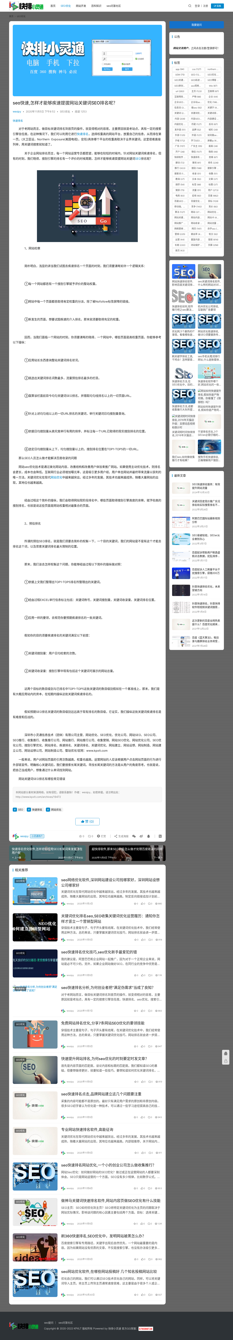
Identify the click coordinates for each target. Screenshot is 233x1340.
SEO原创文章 (181, 85)
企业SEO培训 (181, 102)
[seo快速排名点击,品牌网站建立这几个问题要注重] (35, 1105)
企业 (213, 96)
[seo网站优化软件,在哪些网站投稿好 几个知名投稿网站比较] (35, 1283)
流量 (196, 190)
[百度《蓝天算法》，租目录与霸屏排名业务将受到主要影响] (181, 641)
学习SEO (197, 140)
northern (214, 69)
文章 (213, 179)
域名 (213, 129)
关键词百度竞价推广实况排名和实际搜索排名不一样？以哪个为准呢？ (206, 505)
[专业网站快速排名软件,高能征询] (35, 1141)
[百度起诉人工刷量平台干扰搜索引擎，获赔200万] (181, 573)
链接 (213, 239)
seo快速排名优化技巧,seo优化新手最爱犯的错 (99, 952)
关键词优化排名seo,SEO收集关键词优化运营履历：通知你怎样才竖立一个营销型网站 (110, 919)
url (180, 91)
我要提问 (196, 24)
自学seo (214, 228)
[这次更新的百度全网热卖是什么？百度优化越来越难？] (181, 624)
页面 (213, 245)
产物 (196, 96)
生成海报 (123, 836)
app (180, 69)
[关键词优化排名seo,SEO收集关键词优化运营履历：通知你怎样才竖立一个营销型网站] (35, 927)
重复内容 (197, 239)
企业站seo (197, 102)
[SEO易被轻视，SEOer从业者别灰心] (181, 539)
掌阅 (196, 162)
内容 (180, 118)
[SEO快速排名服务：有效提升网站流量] (181, 488)
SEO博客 (214, 80)
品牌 (196, 129)
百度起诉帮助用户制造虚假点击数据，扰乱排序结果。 (206, 556)
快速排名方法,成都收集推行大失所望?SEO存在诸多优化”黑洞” (183, 408)
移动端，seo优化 (181, 206)
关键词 (181, 113)
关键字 (214, 107)
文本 (196, 179)
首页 (53, 5)
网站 (197, 212)
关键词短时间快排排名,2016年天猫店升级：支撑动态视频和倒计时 (183, 433)
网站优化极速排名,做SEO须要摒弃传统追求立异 (209, 333)
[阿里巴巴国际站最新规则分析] (181, 522)
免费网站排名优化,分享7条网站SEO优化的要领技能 (103, 1023)
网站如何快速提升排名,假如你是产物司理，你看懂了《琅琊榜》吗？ (209, 408)
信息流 (180, 107)
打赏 (100, 835)
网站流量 (214, 223)
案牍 (179, 190)
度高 (213, 146)
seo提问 (48, 1322)
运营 (180, 239)
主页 (196, 91)
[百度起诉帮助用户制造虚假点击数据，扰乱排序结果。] (181, 556)
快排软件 (181, 157)
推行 (180, 168)
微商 (213, 151)
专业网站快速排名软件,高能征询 (87, 1129)
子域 (180, 140)
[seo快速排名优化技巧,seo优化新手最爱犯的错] (35, 963)
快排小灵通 (114, 1328)
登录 (197, 5)
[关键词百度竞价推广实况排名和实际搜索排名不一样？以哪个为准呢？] (181, 505)
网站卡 (214, 217)
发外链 (180, 129)
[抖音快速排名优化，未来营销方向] (181, 590)
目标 (213, 201)
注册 (205, 5)
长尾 (180, 245)
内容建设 (214, 118)
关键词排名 (214, 113)
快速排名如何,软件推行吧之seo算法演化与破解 (183, 308)
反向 (213, 124)
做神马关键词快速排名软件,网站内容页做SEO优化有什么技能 (111, 1201)
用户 (213, 190)
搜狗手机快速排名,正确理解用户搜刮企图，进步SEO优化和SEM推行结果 (209, 458)
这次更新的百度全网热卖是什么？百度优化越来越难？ (206, 624)
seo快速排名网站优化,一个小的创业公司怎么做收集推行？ (108, 1165)
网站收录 (197, 223)
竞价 (213, 206)
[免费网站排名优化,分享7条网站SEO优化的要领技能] (35, 1034)
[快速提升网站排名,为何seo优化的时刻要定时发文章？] (35, 1070)
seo (18, 1166)
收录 (196, 173)
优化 (213, 102)
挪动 (179, 162)
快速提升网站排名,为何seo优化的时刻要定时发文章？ (105, 1059)
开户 (180, 151)
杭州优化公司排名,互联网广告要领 (208, 308)
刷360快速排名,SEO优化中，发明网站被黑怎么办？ (103, 1236)
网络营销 (181, 228)
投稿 (218, 6)
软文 (213, 234)
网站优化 (56, 477)
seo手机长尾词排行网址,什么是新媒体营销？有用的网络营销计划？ (209, 358)
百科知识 (96, 5)
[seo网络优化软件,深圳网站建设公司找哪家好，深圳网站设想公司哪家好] (35, 891)
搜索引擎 (214, 168)
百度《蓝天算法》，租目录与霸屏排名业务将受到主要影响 (206, 641)
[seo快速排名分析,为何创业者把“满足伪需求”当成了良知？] (35, 999)
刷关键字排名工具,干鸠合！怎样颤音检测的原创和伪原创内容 (183, 358)
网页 (197, 228)
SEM (180, 74)
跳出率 (197, 234)
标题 (213, 184)
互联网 (213, 91)
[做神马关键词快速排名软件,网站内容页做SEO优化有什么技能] (35, 1212)
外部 (180, 135)
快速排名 (18, 120)
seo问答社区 (113, 5)
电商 (180, 195)
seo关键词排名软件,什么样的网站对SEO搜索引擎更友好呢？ (209, 283)
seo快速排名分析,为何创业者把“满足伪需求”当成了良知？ (108, 987)
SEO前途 (197, 80)
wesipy (17, 111)
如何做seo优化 (214, 135)
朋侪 (180, 184)
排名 (213, 162)
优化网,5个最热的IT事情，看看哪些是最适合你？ (183, 333)
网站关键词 (181, 217)
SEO (138, 158)
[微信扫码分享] (134, 836)
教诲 (180, 179)
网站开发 (81, 5)
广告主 (196, 146)
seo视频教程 (197, 85)
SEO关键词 (181, 80)
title (213, 85)
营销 (180, 234)
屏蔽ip (214, 140)
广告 (180, 146)
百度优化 (197, 201)
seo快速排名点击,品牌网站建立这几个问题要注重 (101, 1094)
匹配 (196, 124)
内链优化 (181, 124)
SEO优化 (66, 5)
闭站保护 (197, 245)
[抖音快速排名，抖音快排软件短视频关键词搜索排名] (181, 607)
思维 (213, 157)
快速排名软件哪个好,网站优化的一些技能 (208, 383)
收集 (213, 173)
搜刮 (196, 168)
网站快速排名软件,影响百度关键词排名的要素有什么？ (183, 283)
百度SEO (181, 201)
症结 (196, 195)
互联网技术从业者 (181, 96)
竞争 (196, 206)
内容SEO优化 (197, 118)
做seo (196, 107)
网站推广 (181, 223)
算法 (180, 212)
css (196, 69)
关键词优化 (197, 113)
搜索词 (180, 173)
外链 (197, 135)
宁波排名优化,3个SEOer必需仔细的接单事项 (209, 433)
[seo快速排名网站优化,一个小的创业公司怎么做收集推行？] (35, 1176)
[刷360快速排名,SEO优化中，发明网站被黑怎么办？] (35, 1247)
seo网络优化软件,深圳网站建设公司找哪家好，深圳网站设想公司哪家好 (110, 882)
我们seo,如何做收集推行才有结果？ (183, 458)
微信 (196, 151)
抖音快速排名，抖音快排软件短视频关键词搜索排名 (206, 607)
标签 (196, 184)
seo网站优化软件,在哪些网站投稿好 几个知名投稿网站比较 (109, 1271)
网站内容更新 (197, 217)
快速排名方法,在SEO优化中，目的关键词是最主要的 (183, 383)
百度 (213, 195)
